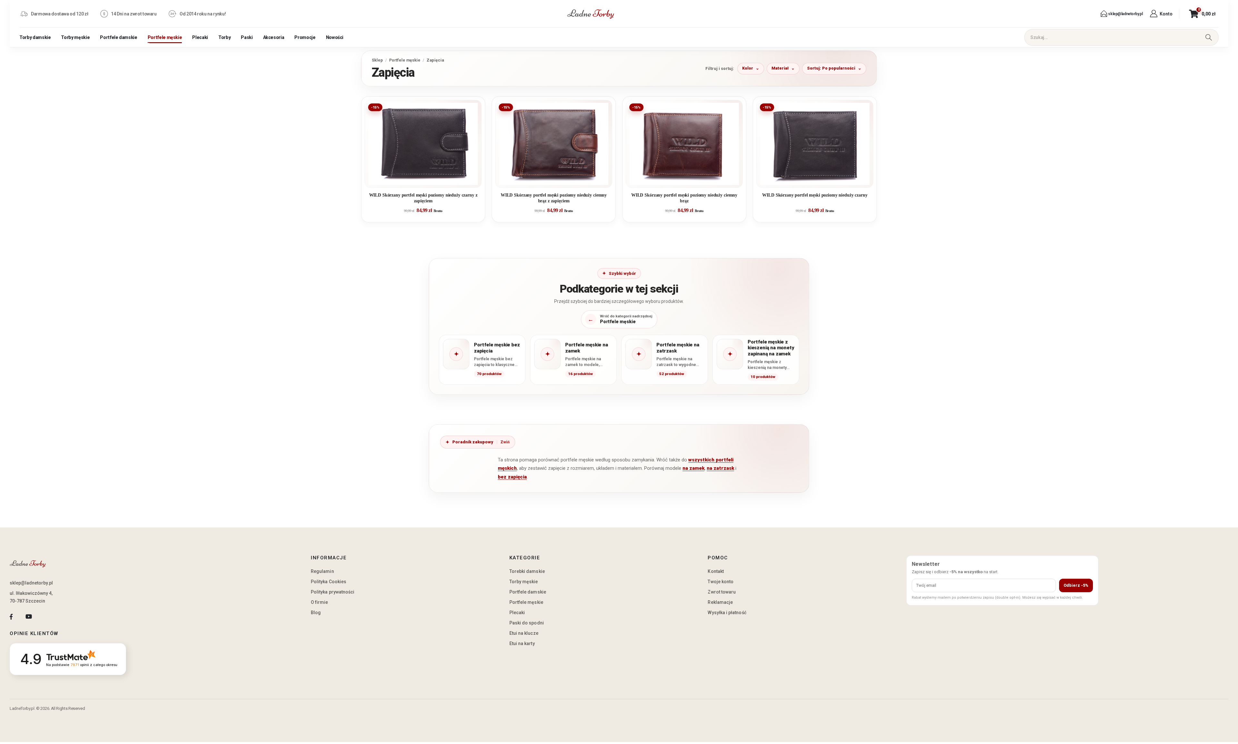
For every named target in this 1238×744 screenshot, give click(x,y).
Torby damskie (35, 37)
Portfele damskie (118, 37)
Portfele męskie (165, 37)
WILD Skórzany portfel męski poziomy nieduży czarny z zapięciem (423, 198)
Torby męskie (75, 37)
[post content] (423, 144)
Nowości (335, 37)
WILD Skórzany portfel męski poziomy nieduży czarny (814, 195)
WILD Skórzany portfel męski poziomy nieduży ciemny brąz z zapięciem (554, 198)
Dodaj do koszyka (428, 180)
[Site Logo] (590, 14)
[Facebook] (11, 616)
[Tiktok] (46, 616)
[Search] (1208, 37)
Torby (224, 37)
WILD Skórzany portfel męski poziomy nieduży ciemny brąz (684, 198)
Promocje (304, 37)
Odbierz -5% (1076, 585)
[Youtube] (28, 616)
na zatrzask (720, 468)
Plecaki (200, 37)
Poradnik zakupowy (472, 442)
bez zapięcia (512, 477)
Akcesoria (273, 37)
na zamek (693, 468)
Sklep (377, 60)
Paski (246, 37)
